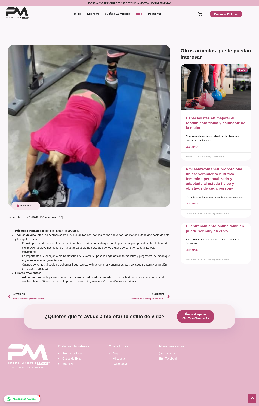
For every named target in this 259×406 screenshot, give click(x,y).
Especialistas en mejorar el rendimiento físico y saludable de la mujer (215, 123)
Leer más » (192, 147)
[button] (22, 398)
